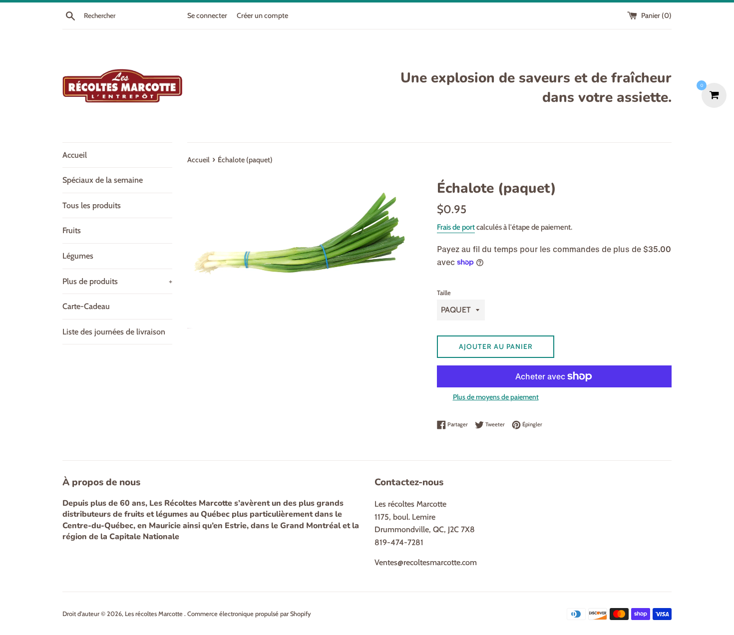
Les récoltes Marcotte (154, 614)
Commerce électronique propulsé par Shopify (249, 614)
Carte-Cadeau (86, 306)
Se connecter (207, 15)
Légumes (77, 256)
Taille (444, 293)
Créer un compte (262, 15)
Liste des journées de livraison (113, 331)
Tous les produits (91, 205)
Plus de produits (117, 281)
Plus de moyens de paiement (496, 396)
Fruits (71, 230)
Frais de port (456, 227)
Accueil (74, 155)
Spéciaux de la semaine (102, 180)
